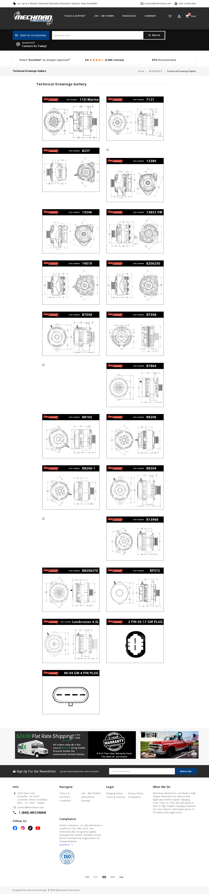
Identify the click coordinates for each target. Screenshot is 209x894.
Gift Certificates (187, 3)
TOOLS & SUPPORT (75, 15)
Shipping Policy (114, 793)
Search (154, 35)
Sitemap (85, 800)
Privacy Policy (135, 793)
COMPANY (150, 15)
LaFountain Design (37, 890)
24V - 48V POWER (104, 15)
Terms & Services (116, 797)
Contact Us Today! (34, 46)
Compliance (134, 797)
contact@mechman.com (157, 3)
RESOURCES (129, 15)
